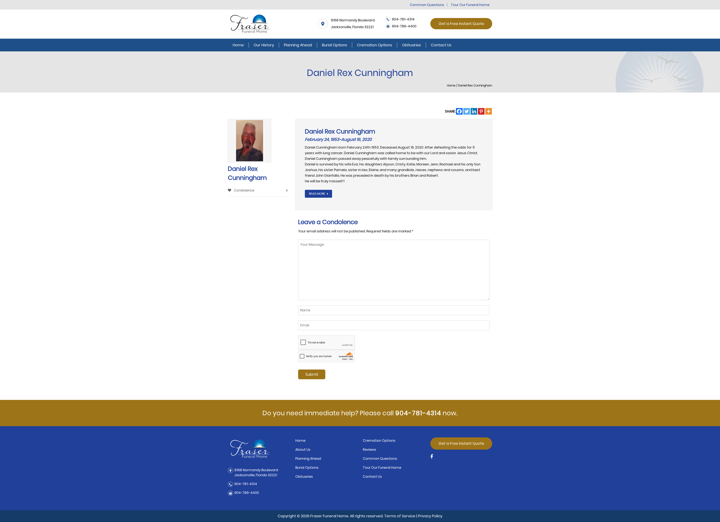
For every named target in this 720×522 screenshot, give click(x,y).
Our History (264, 45)
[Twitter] (466, 111)
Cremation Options (374, 45)
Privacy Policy (430, 516)
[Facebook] (459, 111)
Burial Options (334, 45)
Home (238, 45)
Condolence (243, 190)
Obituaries (411, 45)
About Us (302, 449)
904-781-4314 (418, 413)
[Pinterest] (481, 111)
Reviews (369, 449)
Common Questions (427, 5)
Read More (317, 194)
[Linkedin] (474, 111)
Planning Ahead (298, 45)
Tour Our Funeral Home (470, 5)
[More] (488, 111)
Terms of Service (399, 516)
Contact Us (441, 45)
